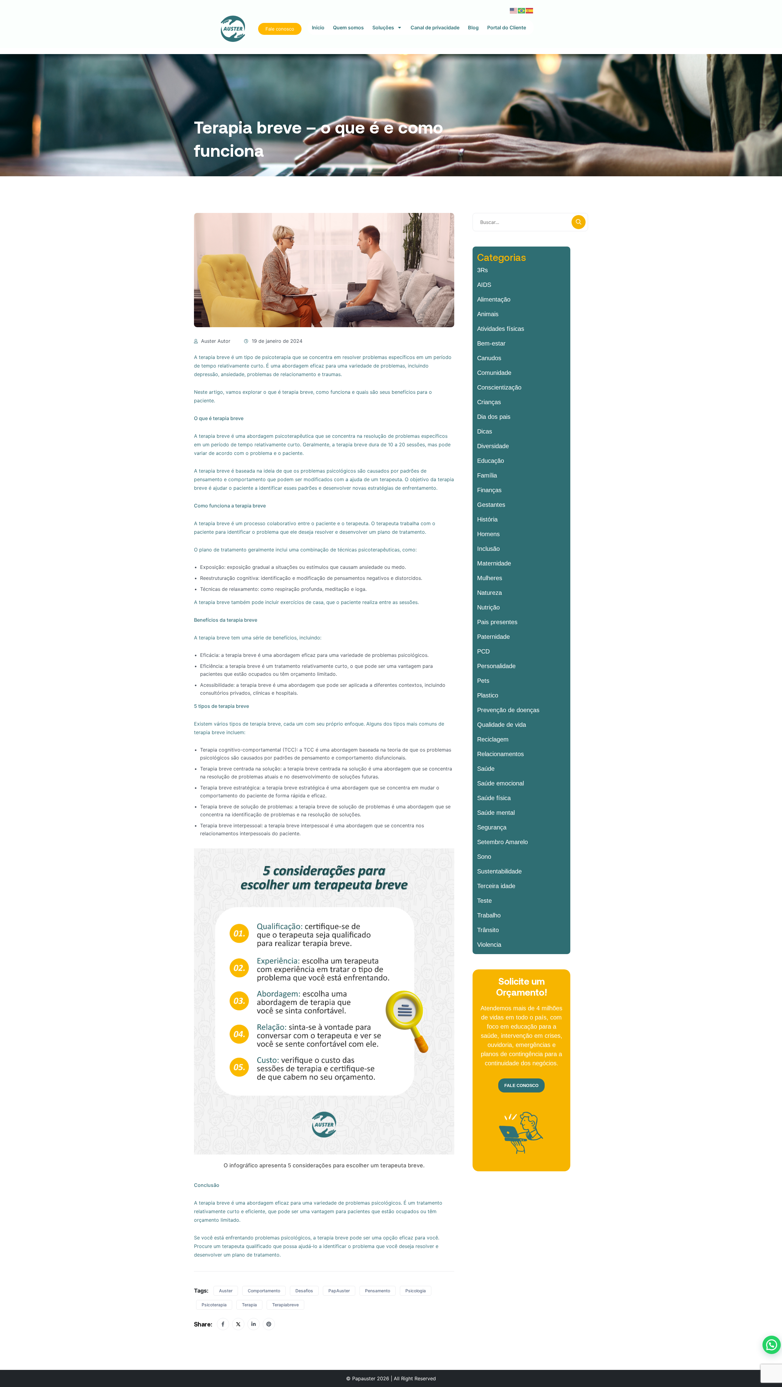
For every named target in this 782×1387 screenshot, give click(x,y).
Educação (490, 460)
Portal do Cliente (506, 27)
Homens (488, 534)
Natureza (489, 592)
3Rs (482, 270)
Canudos (489, 358)
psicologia (415, 1290)
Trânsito (488, 930)
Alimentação (493, 299)
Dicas (484, 431)
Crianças (489, 402)
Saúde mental (496, 812)
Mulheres (489, 578)
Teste (484, 900)
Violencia (489, 944)
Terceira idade (496, 886)
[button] (771, 1345)
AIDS (484, 284)
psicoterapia (214, 1304)
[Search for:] (530, 222)
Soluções (383, 27)
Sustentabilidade (499, 871)
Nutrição (488, 607)
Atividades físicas (500, 328)
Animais (488, 314)
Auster (225, 1290)
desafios (304, 1290)
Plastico (487, 695)
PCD (483, 651)
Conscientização (499, 387)
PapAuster (339, 1290)
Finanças (489, 490)
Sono (484, 856)
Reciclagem (493, 739)
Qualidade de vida (501, 724)
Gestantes (491, 504)
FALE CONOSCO (521, 1085)
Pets (483, 680)
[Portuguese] (522, 10)
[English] (514, 10)
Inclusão (488, 548)
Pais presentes (497, 622)
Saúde (486, 768)
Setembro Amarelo (502, 842)
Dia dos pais (493, 416)
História (487, 519)
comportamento (264, 1290)
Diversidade (493, 446)
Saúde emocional (500, 783)
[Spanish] (530, 10)
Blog (473, 27)
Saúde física (494, 798)
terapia (249, 1304)
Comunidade (494, 372)
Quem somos (348, 27)
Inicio (318, 27)
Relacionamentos (500, 754)
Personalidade (496, 666)
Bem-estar (491, 343)
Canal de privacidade (435, 27)
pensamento (377, 1290)
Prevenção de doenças (508, 710)
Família (487, 475)
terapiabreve (285, 1304)
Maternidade (494, 563)
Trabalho (489, 915)
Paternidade (493, 636)
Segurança (491, 827)
